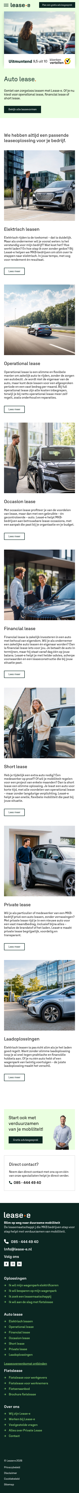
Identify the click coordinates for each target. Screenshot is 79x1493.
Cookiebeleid (12, 1478)
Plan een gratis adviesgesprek (57, 5)
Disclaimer (10, 1473)
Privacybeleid (12, 1467)
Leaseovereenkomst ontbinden (25, 1363)
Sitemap (9, 1484)
